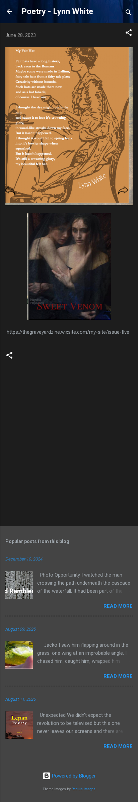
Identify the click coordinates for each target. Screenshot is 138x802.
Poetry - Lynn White (57, 11)
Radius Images (83, 789)
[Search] (129, 13)
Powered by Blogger (73, 776)
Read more (118, 606)
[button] (129, 34)
